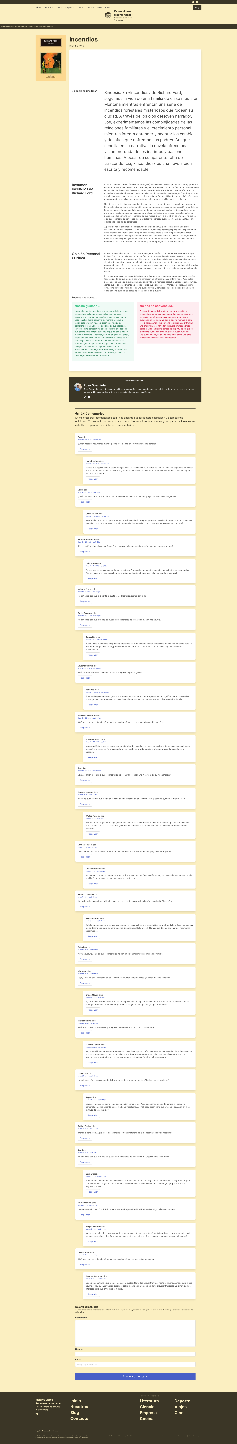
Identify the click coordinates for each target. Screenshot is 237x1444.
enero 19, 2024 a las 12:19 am (88, 973)
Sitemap (55, 1431)
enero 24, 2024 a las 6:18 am (88, 1076)
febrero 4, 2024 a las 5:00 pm (88, 1255)
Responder (85, 449)
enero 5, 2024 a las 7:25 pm (87, 847)
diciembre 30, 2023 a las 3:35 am (89, 718)
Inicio (38, 7)
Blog (74, 1412)
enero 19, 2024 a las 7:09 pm (96, 1047)
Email (77, 1359)
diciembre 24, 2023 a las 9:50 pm (97, 566)
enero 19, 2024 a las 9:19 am (95, 997)
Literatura (48, 7)
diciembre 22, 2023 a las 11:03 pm (89, 492)
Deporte (90, 7)
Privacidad (46, 1431)
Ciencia (59, 7)
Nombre (79, 1349)
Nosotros (79, 1406)
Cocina (80, 7)
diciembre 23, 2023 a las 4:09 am (97, 463)
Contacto (79, 1418)
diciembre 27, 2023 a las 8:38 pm (97, 639)
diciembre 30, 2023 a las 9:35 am (97, 742)
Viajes (99, 7)
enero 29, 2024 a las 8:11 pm (87, 1152)
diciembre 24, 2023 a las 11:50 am (89, 542)
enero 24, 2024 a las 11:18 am (96, 1100)
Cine (107, 7)
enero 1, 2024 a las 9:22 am (95, 818)
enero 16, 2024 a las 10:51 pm (88, 950)
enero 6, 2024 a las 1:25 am (95, 871)
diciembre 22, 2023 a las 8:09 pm (89, 440)
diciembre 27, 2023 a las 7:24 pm (89, 668)
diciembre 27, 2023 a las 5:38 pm (89, 616)
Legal (38, 1431)
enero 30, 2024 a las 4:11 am (96, 1176)
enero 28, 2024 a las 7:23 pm (88, 1129)
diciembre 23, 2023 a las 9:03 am (97, 516)
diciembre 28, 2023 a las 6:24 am (97, 692)
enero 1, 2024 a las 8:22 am (87, 794)
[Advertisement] (135, 70)
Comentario (81, 1317)
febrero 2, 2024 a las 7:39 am (88, 1205)
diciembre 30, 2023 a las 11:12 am (89, 771)
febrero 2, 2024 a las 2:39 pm (96, 1229)
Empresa (69, 7)
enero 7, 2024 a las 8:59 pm (87, 897)
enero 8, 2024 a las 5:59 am (95, 921)
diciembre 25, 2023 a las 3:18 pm (89, 592)
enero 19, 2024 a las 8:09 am (88, 1023)
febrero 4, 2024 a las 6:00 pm (96, 1279)
